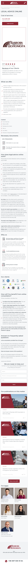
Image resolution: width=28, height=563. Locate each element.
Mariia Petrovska (18, 516)
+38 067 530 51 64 (15, 561)
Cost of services (6, 121)
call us (8, 330)
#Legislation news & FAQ (8, 474)
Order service (10, 23)
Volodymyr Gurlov (4, 499)
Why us (4, 128)
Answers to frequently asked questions (11, 132)
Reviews (5, 68)
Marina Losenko (18, 499)
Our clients (5, 130)
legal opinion (14, 194)
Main (2, 7)
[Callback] (24, 3)
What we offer (5, 124)
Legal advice (17, 7)
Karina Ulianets (4, 516)
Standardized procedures (9, 7)
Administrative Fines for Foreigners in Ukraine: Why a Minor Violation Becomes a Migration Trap (14, 441)
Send (14, 384)
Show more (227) (14, 481)
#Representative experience (8, 417)
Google (13, 65)
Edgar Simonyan (4, 532)
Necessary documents (7, 126)
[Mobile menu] (3, 3)
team (6, 486)
